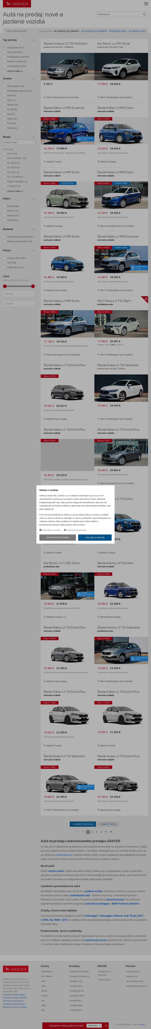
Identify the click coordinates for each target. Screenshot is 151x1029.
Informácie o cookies (51, 530)
